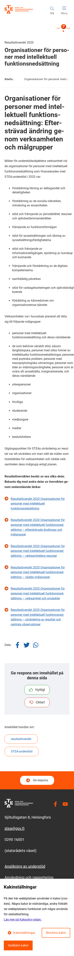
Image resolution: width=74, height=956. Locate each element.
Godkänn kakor (18, 945)
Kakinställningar (24, 932)
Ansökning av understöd (25, 866)
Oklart (40, 702)
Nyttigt (40, 690)
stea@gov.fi (14, 828)
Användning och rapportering (29, 877)
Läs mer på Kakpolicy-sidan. (23, 919)
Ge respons (40, 780)
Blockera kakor (56, 932)
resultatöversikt (21, 739)
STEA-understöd (21, 751)
